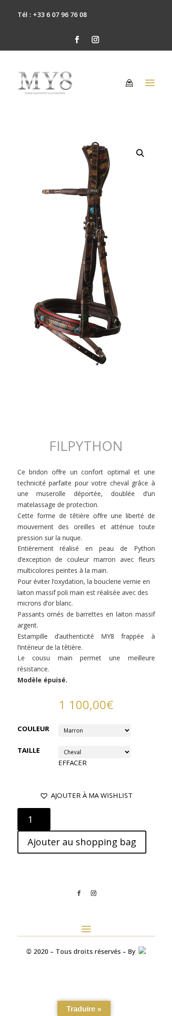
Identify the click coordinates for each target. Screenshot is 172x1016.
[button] (86, 795)
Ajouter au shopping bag (82, 842)
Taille (28, 750)
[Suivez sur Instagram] (95, 39)
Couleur (33, 728)
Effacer (72, 762)
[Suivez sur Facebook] (77, 39)
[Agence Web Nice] (142, 951)
